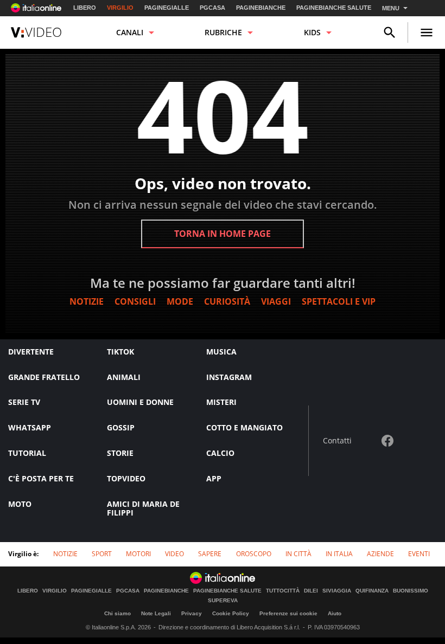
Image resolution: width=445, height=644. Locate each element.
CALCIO (220, 453)
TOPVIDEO (126, 478)
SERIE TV (24, 402)
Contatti (337, 441)
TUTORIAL (27, 453)
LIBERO (84, 7)
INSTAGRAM (229, 377)
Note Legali (156, 613)
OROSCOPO (253, 553)
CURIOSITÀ (227, 301)
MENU (390, 8)
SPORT (102, 553)
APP (213, 478)
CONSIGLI (135, 301)
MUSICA (221, 351)
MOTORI (138, 553)
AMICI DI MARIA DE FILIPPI (143, 508)
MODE (180, 301)
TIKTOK (120, 351)
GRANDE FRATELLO (44, 377)
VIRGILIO (120, 7)
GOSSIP (121, 427)
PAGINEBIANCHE (260, 7)
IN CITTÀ (298, 553)
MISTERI (221, 402)
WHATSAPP (29, 427)
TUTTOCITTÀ (283, 591)
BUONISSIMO (410, 591)
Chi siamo (117, 613)
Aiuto (334, 613)
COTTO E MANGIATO (244, 427)
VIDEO (174, 553)
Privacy (191, 613)
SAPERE (209, 553)
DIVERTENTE (31, 351)
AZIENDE (380, 553)
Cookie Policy (230, 613)
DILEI (311, 591)
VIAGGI (276, 301)
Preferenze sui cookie (288, 613)
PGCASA (212, 7)
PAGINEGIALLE (166, 7)
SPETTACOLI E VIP (339, 301)
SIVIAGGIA (336, 591)
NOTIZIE (86, 301)
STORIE (120, 453)
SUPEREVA (223, 600)
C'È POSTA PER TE (41, 478)
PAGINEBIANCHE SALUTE (333, 7)
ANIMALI (124, 377)
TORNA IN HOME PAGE (222, 234)
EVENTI (419, 553)
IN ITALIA (339, 553)
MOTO (19, 504)
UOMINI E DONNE (140, 402)
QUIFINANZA (372, 591)
